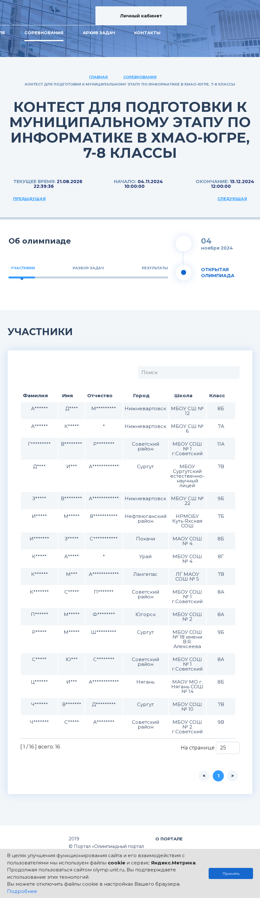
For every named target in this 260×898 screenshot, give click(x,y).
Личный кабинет (141, 16)
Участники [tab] (23, 268)
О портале (169, 838)
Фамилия (35, 395)
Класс (217, 395)
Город (141, 395)
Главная (98, 77)
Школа (183, 395)
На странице (198, 748)
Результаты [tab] (155, 268)
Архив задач (99, 32)
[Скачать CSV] (38, 372)
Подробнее (22, 891)
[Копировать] (26, 372)
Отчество (100, 395)
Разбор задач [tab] (88, 268)
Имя (67, 395)
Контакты (147, 32)
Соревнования (43, 32)
